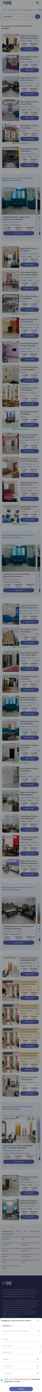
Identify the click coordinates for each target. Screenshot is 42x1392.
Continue (21, 1389)
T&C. (18, 1381)
